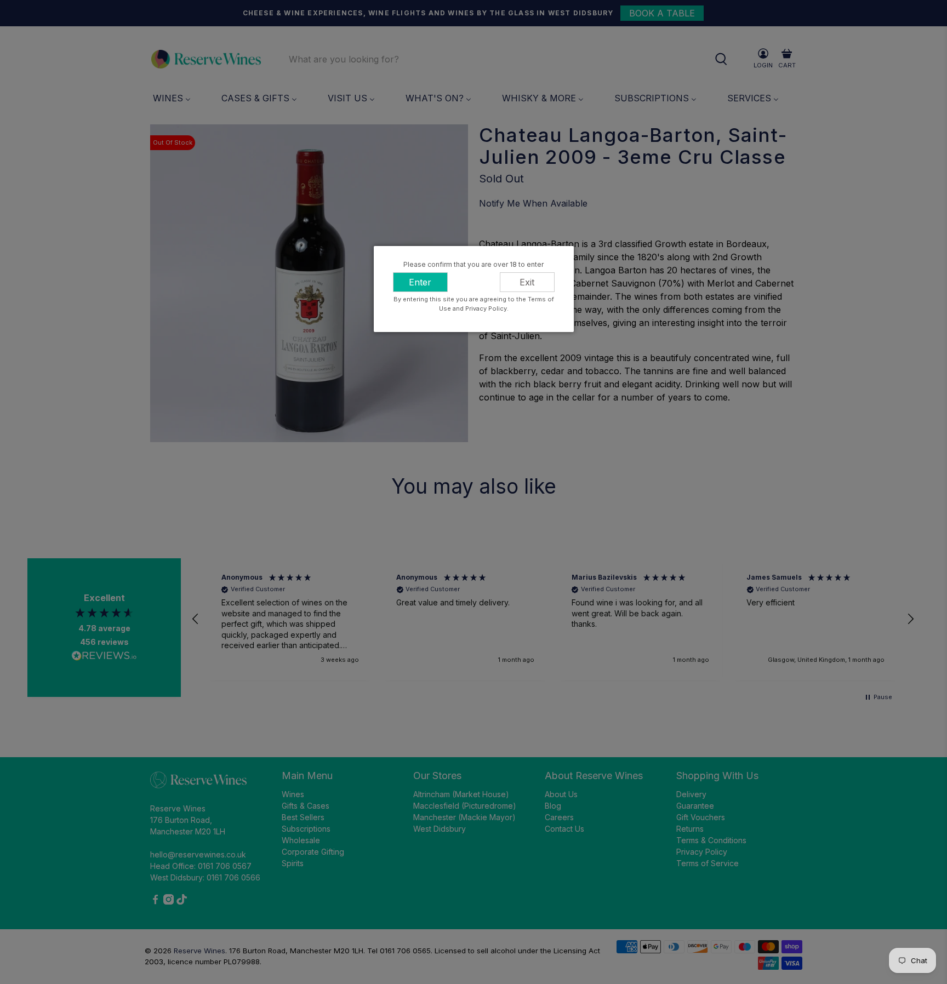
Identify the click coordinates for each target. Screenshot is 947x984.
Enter (420, 282)
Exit (527, 282)
